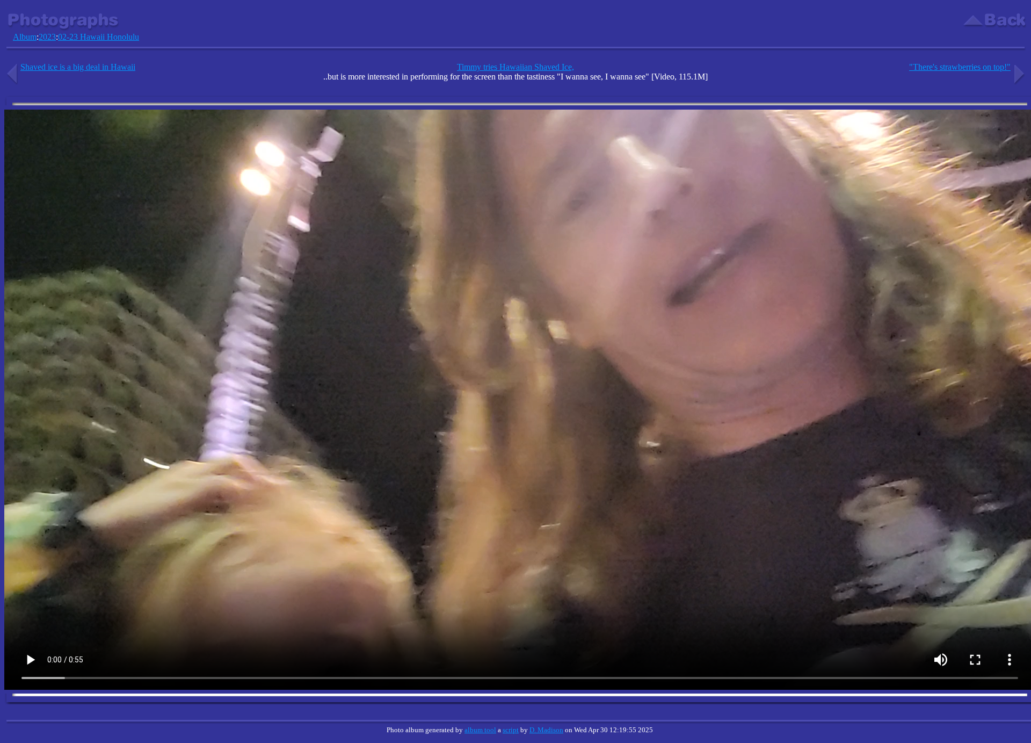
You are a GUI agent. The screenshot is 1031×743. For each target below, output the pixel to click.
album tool (480, 730)
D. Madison (546, 730)
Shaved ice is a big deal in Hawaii (77, 66)
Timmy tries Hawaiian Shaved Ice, (515, 66)
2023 (47, 36)
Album (25, 36)
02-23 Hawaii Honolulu (98, 36)
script (511, 730)
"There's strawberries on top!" (960, 66)
